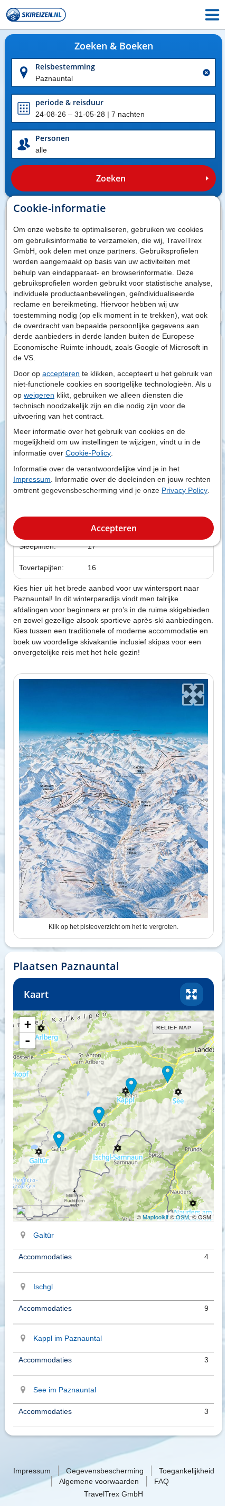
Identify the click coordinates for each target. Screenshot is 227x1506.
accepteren (61, 373)
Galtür (43, 1235)
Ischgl (43, 1286)
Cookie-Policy (88, 453)
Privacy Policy (184, 490)
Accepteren (114, 528)
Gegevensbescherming (105, 1471)
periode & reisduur (69, 102)
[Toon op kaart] (23, 1235)
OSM (182, 1216)
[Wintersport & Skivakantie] (36, 15)
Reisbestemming (65, 67)
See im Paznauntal (64, 1390)
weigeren (39, 395)
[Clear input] (206, 72)
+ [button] (27, 1024)
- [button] (27, 1040)
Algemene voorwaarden (99, 1481)
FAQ (161, 1481)
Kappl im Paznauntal (67, 1338)
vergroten (191, 994)
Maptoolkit (155, 1216)
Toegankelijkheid (186, 1471)
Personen (52, 138)
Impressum (32, 479)
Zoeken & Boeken (113, 46)
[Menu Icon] (212, 14)
